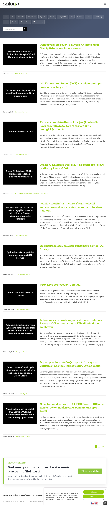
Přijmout (93, 492)
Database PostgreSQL (32, 193)
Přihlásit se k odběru (90, 471)
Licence (79, 17)
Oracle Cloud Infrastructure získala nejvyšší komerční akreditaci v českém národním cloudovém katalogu (72, 207)
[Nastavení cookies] (105, 503)
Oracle (14, 22)
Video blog (39, 22)
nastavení (70, 499)
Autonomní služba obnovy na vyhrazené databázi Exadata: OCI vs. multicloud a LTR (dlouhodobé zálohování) (71, 324)
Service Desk (25, 22)
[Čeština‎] (93, 503)
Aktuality (21, 17)
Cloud (52, 17)
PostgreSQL (62, 17)
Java (6, 22)
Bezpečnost (32, 17)
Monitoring (98, 17)
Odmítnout (93, 496)
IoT (72, 17)
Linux (88, 17)
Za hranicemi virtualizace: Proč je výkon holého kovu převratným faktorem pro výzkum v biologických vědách (69, 126)
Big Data (42, 17)
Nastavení (93, 501)
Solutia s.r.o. (24, 502)
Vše (6, 17)
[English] (97, 503)
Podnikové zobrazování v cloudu (60, 284)
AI (12, 17)
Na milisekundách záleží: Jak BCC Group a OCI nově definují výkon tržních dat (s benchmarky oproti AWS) (72, 408)
